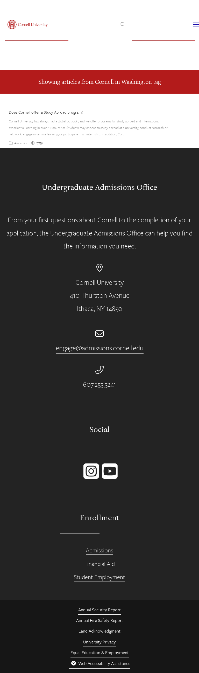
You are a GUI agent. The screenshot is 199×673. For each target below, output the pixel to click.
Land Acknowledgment (99, 631)
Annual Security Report (99, 609)
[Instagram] (90, 476)
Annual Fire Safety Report (99, 620)
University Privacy (99, 642)
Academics (20, 143)
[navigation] (196, 24)
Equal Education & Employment (99, 652)
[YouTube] (109, 476)
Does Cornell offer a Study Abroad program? (46, 112)
